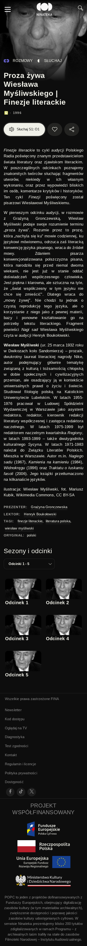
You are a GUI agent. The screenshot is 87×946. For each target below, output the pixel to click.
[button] (29, 564)
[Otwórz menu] (8, 9)
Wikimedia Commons (35, 495)
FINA (55, 699)
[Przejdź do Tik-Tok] (21, 792)
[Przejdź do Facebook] (10, 792)
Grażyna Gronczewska (49, 507)
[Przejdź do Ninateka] (44, 9)
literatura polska (58, 521)
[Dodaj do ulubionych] (54, 129)
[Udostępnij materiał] (71, 129)
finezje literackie (30, 521)
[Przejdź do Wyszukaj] (80, 9)
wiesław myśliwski (19, 528)
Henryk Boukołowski (40, 514)
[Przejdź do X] (31, 792)
